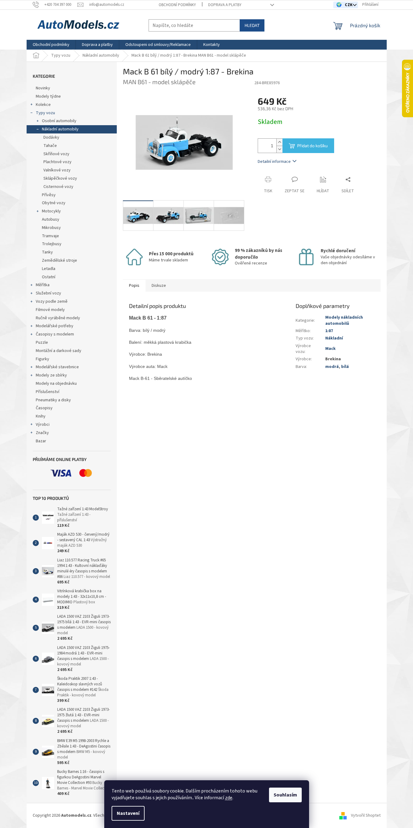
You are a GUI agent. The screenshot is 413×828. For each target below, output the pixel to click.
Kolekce (43, 105)
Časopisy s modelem (55, 334)
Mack (330, 349)
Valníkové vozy (57, 170)
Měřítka (43, 285)
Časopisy (44, 408)
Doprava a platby (225, 5)
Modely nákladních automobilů (344, 320)
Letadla (48, 269)
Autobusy (50, 219)
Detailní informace (274, 162)
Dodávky (51, 137)
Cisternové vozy (58, 187)
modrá (332, 367)
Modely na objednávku (56, 383)
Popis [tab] (134, 286)
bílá (345, 367)
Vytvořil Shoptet (366, 815)
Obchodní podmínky (177, 5)
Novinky (43, 88)
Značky (42, 433)
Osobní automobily (59, 121)
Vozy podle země (52, 301)
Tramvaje (50, 236)
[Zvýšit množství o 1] (279, 142)
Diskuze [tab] (159, 286)
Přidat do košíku (312, 145)
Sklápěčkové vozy (60, 178)
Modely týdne (48, 96)
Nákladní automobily (60, 129)
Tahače (50, 146)
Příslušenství (47, 392)
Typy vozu (45, 113)
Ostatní (48, 277)
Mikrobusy (51, 228)
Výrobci (43, 424)
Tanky (47, 252)
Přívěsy (49, 195)
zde (228, 797)
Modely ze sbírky (51, 375)
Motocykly (51, 211)
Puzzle (42, 342)
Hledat (252, 25)
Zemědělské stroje (59, 260)
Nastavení (128, 813)
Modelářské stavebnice (57, 367)
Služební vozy (48, 293)
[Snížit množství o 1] (279, 149)
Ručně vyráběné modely (58, 318)
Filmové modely (50, 310)
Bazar (41, 441)
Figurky (42, 359)
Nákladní (334, 338)
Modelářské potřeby (54, 326)
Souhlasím (285, 795)
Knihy (41, 416)
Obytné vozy (53, 203)
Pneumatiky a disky (53, 400)
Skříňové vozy (56, 154)
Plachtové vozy (57, 162)
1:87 (329, 331)
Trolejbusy (51, 244)
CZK (349, 5)
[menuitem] (51, 45)
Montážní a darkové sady (58, 351)
